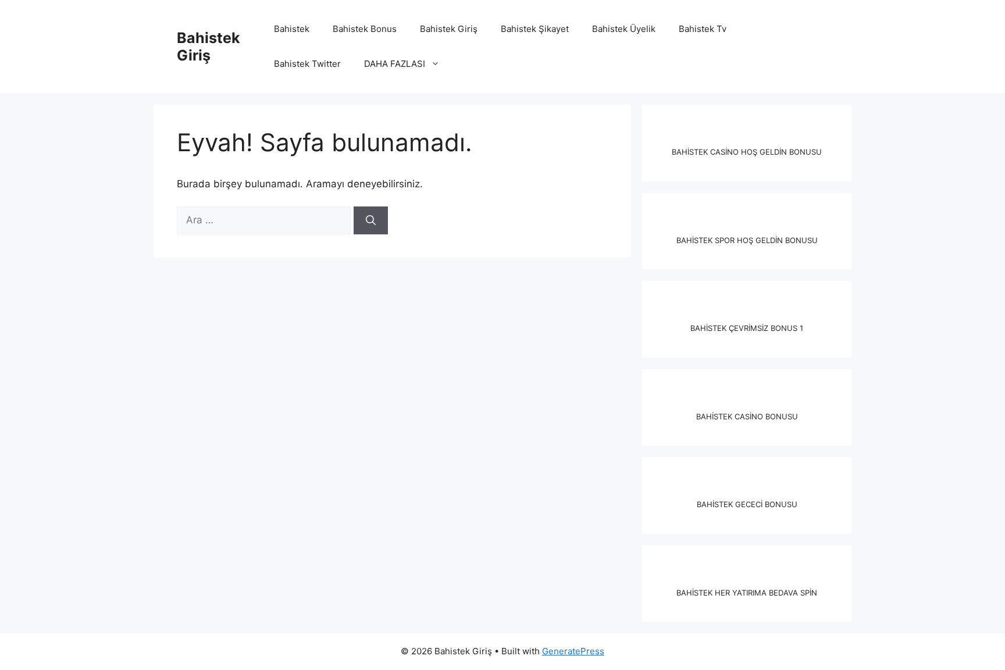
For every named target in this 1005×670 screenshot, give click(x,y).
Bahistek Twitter (307, 63)
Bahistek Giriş (208, 46)
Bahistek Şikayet (535, 28)
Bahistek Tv (702, 28)
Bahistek (291, 28)
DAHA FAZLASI (394, 63)
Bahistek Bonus (365, 28)
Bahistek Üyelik (623, 28)
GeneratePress (573, 651)
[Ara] (371, 220)
